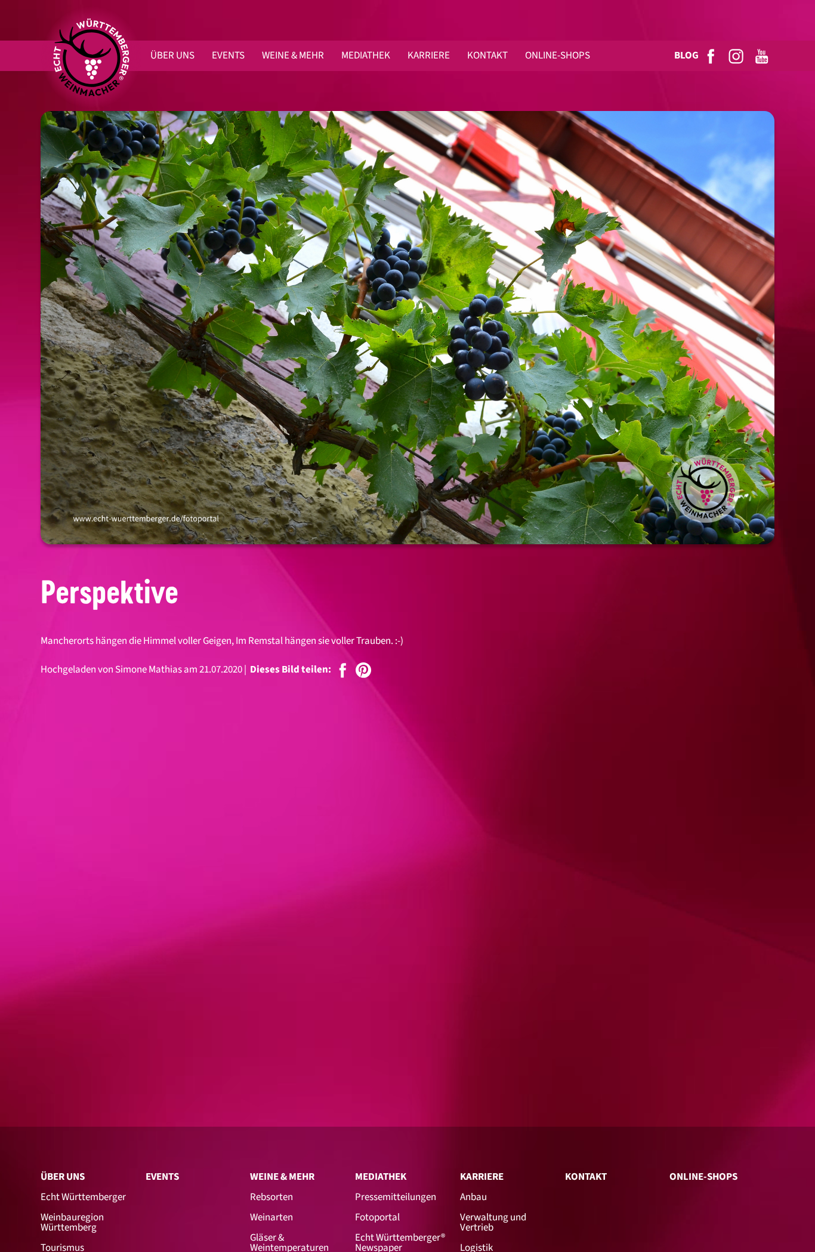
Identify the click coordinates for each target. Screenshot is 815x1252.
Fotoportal (377, 1217)
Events (162, 1177)
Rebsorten (271, 1197)
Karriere (482, 1177)
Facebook (711, 56)
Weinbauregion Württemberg (72, 1222)
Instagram (736, 56)
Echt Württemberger (83, 1197)
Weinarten (271, 1217)
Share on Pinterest (363, 670)
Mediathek (380, 1177)
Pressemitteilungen (395, 1197)
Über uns (63, 1177)
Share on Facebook (343, 670)
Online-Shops (703, 1177)
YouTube (762, 56)
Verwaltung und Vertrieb (493, 1222)
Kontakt (586, 1177)
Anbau (473, 1197)
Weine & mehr (282, 1177)
